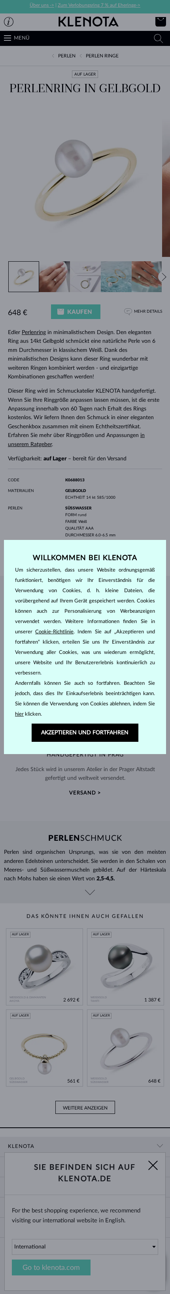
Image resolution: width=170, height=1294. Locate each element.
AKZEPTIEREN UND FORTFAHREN (84, 732)
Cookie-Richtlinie (54, 632)
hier (19, 714)
